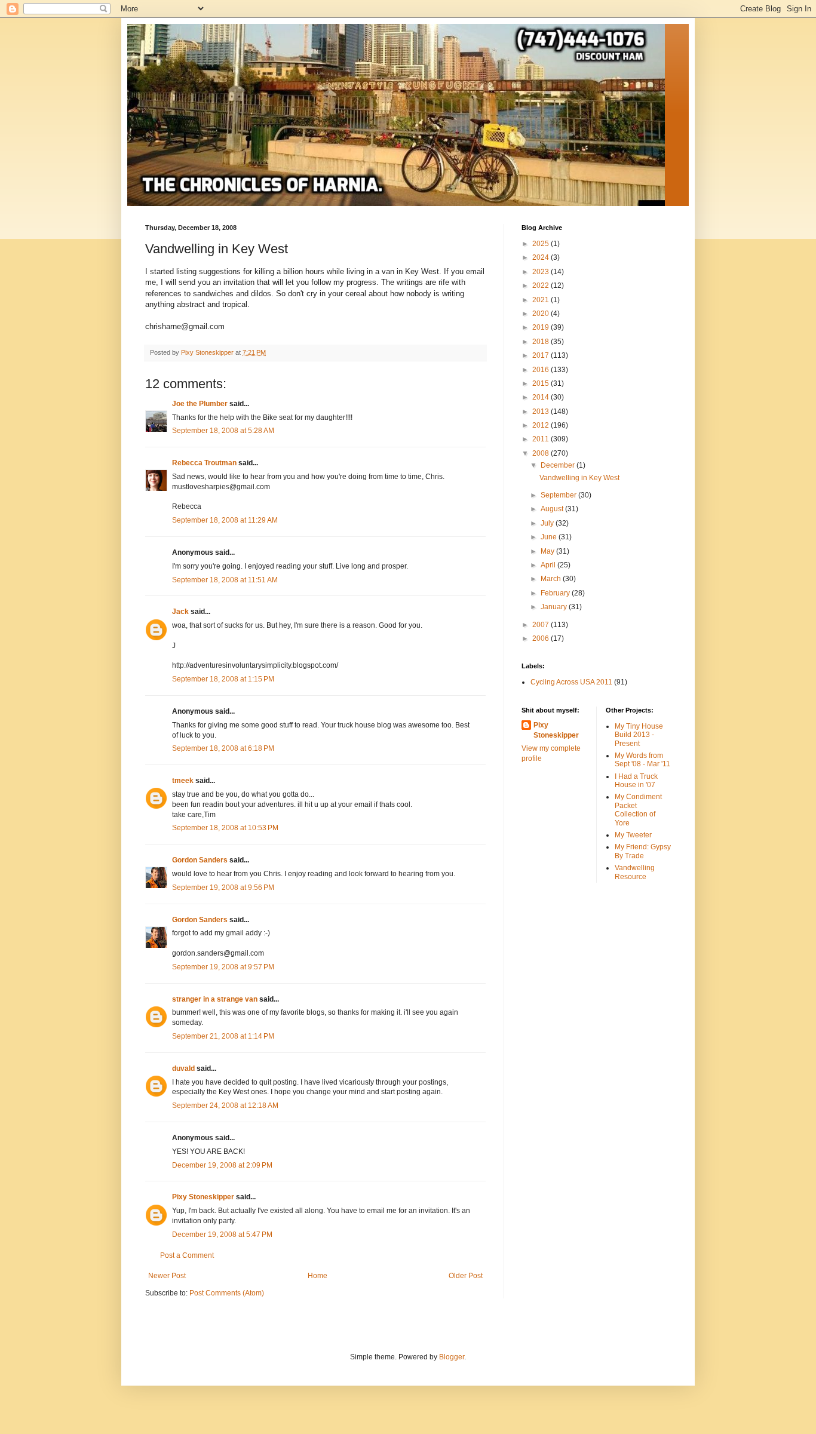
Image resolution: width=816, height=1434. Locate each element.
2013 (541, 411)
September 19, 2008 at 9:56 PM (223, 887)
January (555, 607)
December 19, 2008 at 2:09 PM (222, 1165)
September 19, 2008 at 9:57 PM (223, 967)
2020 (541, 313)
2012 (541, 425)
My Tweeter (633, 835)
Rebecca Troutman (204, 463)
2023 (541, 272)
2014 (541, 397)
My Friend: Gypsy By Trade (643, 851)
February (556, 593)
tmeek (183, 780)
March (552, 579)
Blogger (451, 1357)
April (549, 565)
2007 (541, 625)
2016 (541, 370)
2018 (541, 341)
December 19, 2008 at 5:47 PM (222, 1234)
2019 (541, 327)
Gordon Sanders (200, 860)
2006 (541, 638)
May (548, 551)
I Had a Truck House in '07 (636, 780)
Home (317, 1276)
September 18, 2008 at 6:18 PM (223, 748)
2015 (541, 383)
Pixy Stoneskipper (203, 1197)
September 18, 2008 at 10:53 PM (225, 828)
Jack (180, 611)
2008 (541, 453)
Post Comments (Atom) (226, 1293)
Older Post (466, 1276)
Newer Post (167, 1276)
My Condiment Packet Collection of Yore (638, 810)
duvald (183, 1068)
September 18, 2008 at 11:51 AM (225, 580)
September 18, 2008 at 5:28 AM (223, 430)
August (553, 509)
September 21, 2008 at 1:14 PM (223, 1036)
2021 (541, 300)
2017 (541, 355)
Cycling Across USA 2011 (571, 682)
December (558, 465)
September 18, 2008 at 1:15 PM (223, 679)
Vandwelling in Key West (579, 478)
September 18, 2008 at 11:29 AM (225, 520)
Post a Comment (187, 1255)
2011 (541, 439)
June (550, 537)
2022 (541, 285)
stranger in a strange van (214, 999)
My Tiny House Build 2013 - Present (639, 735)
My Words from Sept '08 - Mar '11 (642, 759)
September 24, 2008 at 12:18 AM (225, 1105)
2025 (541, 243)
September (559, 495)
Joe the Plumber (200, 404)
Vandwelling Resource (635, 872)
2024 (541, 257)
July (548, 523)
